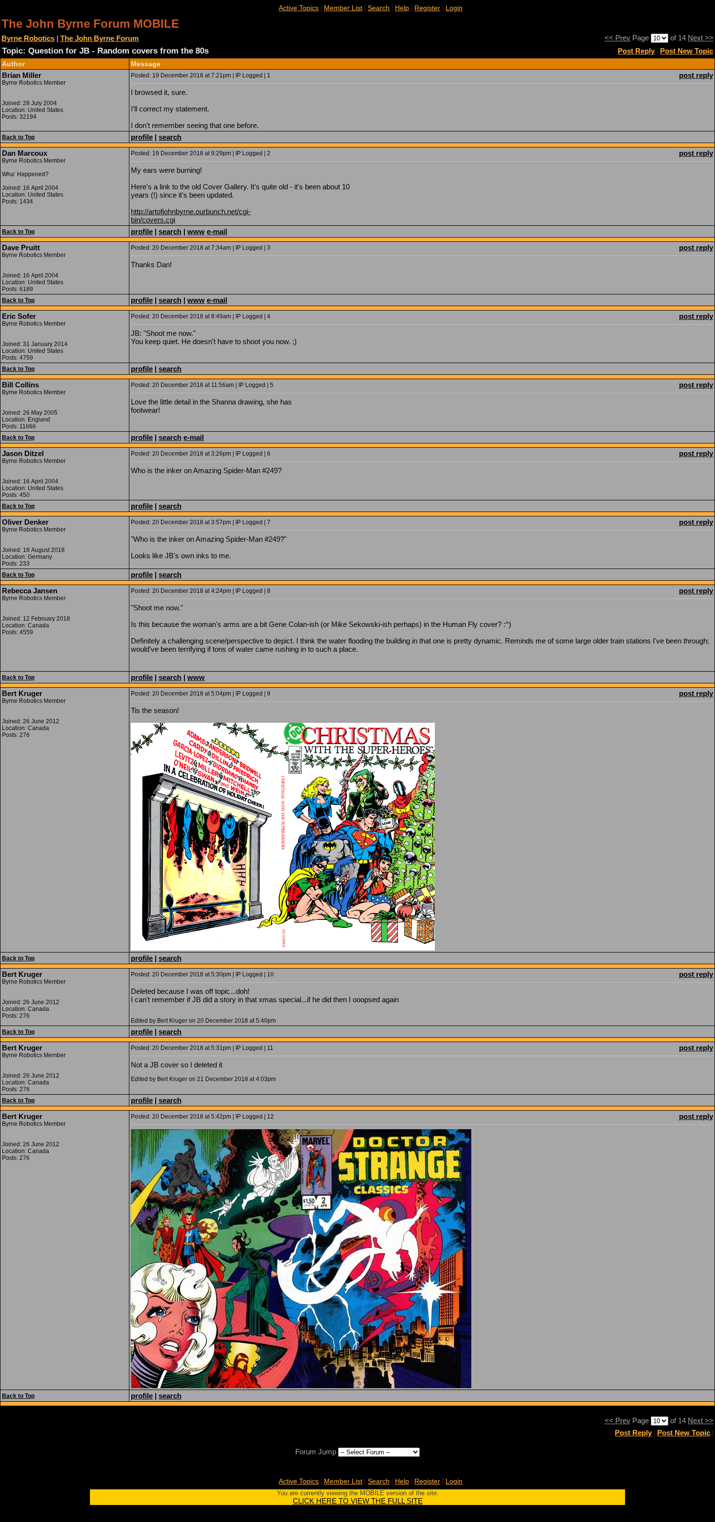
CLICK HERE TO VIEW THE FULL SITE (358, 1501)
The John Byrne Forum (99, 38)
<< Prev (617, 38)
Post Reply (636, 51)
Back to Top (18, 137)
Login (454, 8)
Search (379, 8)
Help (402, 8)
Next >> (701, 38)
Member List (343, 8)
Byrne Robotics (27, 38)
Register (427, 8)
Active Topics (299, 8)
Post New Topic (686, 51)
